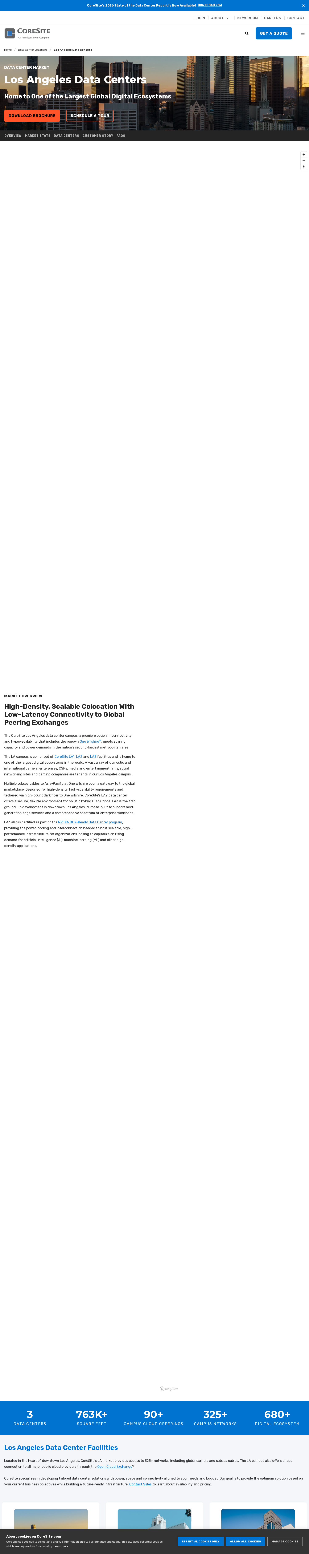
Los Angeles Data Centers (73, 49)
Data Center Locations (33, 49)
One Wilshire (90, 741)
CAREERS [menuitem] (272, 18)
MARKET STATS (38, 136)
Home (8, 49)
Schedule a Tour (90, 115)
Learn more (61, 1546)
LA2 (79, 757)
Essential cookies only (200, 1541)
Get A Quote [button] (274, 33)
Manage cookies (285, 1541)
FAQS (120, 136)
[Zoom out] (304, 161)
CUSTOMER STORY (98, 136)
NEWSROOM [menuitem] (247, 18)
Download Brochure (32, 115)
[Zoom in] (304, 154)
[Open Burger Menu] (302, 33)
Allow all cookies (245, 1541)
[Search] (247, 33)
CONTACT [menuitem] (296, 18)
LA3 (93, 757)
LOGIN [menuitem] (199, 18)
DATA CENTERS (66, 136)
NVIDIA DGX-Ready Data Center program (90, 822)
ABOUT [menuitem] (217, 18)
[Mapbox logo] (169, 1388)
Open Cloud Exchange (114, 1467)
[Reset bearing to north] (304, 167)
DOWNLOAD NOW (210, 5)
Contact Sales (140, 1484)
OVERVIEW (13, 136)
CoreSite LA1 (64, 757)
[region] (233, 771)
